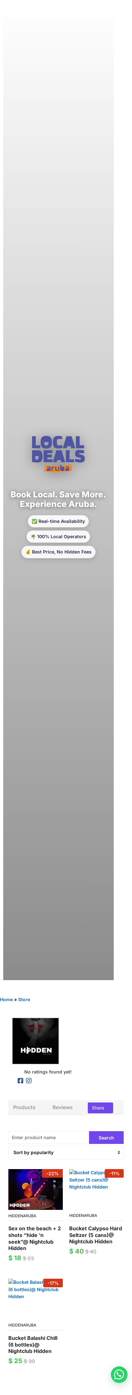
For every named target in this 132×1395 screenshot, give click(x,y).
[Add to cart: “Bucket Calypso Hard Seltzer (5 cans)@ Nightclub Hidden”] (89, 1205)
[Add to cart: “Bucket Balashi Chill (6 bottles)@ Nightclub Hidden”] (28, 1315)
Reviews (63, 1107)
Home (6, 999)
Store (24, 999)
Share (98, 1107)
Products (24, 1107)
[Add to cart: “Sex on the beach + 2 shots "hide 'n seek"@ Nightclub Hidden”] (28, 1206)
